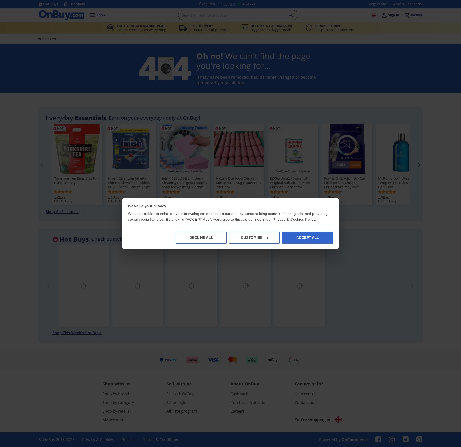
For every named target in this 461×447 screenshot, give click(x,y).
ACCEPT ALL (307, 237)
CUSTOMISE (251, 237)
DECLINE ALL (201, 237)
